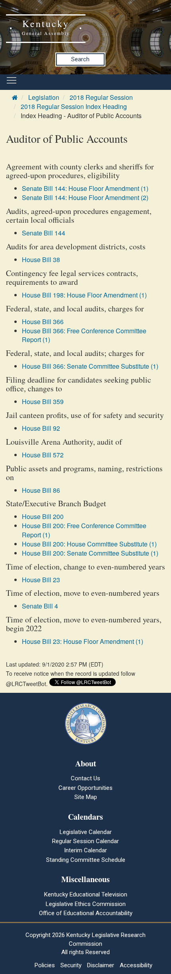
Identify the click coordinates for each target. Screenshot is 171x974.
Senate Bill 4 (40, 605)
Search (80, 59)
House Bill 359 (43, 401)
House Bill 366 (43, 321)
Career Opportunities (85, 787)
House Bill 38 (41, 259)
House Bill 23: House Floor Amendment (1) (82, 641)
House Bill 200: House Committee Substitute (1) (89, 543)
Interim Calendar (85, 850)
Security (71, 965)
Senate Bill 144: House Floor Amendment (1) (85, 188)
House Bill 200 (43, 516)
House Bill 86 (41, 490)
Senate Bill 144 (43, 232)
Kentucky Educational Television (85, 894)
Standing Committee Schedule (85, 859)
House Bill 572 (43, 454)
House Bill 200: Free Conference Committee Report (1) (84, 530)
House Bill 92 (41, 428)
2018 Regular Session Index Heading (74, 106)
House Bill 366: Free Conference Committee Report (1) (84, 335)
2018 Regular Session (101, 97)
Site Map (85, 797)
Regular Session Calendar (85, 841)
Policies (45, 965)
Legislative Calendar (86, 832)
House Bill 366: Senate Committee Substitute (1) (90, 366)
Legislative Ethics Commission (86, 904)
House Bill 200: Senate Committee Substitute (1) (90, 553)
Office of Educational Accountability (85, 913)
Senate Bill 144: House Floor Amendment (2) (85, 197)
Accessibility (136, 965)
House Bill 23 (41, 579)
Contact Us (85, 778)
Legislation (43, 97)
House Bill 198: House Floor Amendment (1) (84, 294)
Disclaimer (100, 965)
